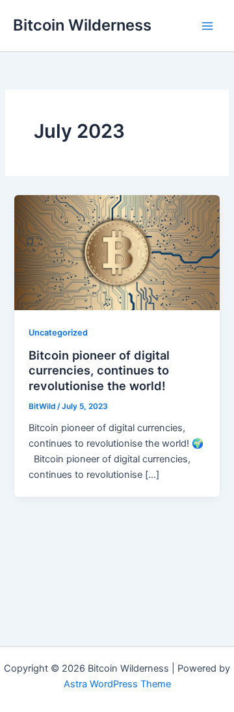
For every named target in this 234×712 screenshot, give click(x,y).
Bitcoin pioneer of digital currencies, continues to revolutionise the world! (99, 370)
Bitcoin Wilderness (82, 25)
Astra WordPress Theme (117, 684)
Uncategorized (58, 332)
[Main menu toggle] (207, 26)
